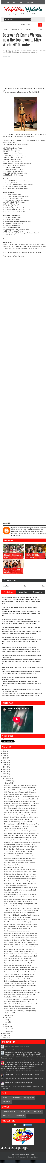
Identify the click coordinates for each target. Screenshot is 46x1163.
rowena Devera (9, 1074)
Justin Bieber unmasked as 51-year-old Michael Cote (20, 999)
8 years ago (25, 1049)
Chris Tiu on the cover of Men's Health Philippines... (20, 792)
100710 (5, 244)
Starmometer (19, 1116)
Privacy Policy (29, 1097)
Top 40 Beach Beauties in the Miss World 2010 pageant (21, 908)
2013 (5, 769)
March (7, 1026)
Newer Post (5, 586)
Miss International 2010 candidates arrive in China (19, 856)
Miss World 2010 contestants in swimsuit (17, 929)
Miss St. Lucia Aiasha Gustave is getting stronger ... (20, 881)
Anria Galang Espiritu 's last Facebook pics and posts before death (17, 1059)
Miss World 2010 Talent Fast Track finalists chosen (20, 990)
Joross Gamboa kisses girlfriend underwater (17, 1006)
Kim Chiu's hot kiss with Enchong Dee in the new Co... (21, 869)
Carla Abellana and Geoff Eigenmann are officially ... (20, 801)
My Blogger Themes (32, 1157)
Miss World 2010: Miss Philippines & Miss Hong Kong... (21, 967)
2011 (5, 774)
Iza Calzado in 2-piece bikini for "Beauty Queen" (19, 922)
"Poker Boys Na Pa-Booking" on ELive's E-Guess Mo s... (22, 1004)
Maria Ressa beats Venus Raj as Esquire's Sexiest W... (21, 924)
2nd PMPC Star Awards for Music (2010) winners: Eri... (21, 938)
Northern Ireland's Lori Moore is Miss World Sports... (20, 844)
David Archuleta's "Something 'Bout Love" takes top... (21, 985)
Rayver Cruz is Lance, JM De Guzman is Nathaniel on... (21, 944)
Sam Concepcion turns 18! (12, 892)
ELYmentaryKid (24, 1111)
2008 (5, 1036)
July (6, 1017)
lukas (6, 1046)
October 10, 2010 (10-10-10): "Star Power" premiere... (20, 940)
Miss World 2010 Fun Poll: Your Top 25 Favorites (19, 862)
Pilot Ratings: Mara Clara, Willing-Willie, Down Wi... (20, 815)
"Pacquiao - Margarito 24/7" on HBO (15, 828)
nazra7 (7, 1052)
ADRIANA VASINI (21, 51)
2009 (5, 1033)
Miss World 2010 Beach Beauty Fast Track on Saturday (21, 915)
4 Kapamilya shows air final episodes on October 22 (20, 894)
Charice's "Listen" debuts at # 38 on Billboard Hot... (20, 995)
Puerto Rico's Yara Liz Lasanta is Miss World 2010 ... (20, 872)
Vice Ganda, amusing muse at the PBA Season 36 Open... (22, 992)
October (7, 783)
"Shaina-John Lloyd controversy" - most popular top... (20, 1010)
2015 (5, 765)
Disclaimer (6, 1102)
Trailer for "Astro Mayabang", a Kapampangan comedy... (21, 910)
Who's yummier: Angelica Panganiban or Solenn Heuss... (22, 806)
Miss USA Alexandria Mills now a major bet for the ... (20, 808)
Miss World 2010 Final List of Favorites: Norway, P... (20, 790)
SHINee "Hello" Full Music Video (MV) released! (19, 983)
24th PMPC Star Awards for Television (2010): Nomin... (21, 826)
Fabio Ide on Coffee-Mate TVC (13, 988)
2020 (5, 753)
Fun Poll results (8, 144)
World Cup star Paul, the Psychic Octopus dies (19, 819)
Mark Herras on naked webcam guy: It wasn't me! (19, 942)
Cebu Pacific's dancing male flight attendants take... (20, 949)
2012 (5, 771)
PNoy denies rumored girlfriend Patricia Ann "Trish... (20, 951)
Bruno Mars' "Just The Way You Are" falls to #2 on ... (20, 883)
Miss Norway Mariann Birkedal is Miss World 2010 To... (21, 833)
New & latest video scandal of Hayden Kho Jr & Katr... (21, 899)
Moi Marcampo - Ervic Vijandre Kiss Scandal (18, 853)
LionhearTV (37, 1111)
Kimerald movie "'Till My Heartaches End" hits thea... (20, 970)
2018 (5, 758)
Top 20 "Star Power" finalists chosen (15, 885)
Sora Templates (19, 1157)
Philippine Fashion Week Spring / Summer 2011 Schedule (22, 842)
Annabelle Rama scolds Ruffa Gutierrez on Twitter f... (20, 976)
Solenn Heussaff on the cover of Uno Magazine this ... (21, 972)
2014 (5, 767)
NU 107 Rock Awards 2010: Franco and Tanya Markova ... (22, 796)
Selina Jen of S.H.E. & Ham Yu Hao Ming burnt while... (21, 831)
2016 (5, 762)
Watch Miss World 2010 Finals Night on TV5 (18, 794)
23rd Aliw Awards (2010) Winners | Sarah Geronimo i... (21, 876)
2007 (5, 1038)
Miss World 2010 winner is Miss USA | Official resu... (20, 787)
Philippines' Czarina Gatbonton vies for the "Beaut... (20, 874)
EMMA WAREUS (7, 52)
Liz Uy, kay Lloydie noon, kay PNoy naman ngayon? (20, 847)
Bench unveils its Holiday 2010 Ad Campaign (18, 821)
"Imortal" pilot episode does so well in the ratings (19, 974)
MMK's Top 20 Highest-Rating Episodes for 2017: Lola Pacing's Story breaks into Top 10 (23, 1070)
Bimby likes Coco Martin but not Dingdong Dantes (19, 849)
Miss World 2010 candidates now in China (17, 1001)
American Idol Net (9, 1111)
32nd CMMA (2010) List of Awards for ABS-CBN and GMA (22, 919)
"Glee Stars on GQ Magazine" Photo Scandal (18, 851)
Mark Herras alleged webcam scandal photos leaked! (20, 956)
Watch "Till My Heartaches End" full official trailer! (19, 897)
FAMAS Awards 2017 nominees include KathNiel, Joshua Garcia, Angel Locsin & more (22, 1078)
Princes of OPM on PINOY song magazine (17, 917)
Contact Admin (15, 1097)
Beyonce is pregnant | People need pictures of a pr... (20, 858)
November (8, 781)
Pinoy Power (7, 1116)
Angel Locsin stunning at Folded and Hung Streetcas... (21, 785)
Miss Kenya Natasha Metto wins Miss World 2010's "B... (21, 799)
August (7, 1015)
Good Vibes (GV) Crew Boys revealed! (16, 997)
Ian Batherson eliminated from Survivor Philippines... (20, 878)
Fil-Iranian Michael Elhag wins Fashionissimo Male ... (20, 837)
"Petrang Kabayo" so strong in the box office (18, 860)
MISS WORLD (34, 52)
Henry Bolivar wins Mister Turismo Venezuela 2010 (20, 890)
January (7, 1031)
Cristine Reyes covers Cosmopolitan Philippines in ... (20, 979)
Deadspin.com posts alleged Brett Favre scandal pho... (21, 933)
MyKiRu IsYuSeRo (28, 1154)
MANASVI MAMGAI (25, 52)
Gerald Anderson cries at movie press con (17, 931)
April (6, 1024)
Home (7, 2)
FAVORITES (15, 52)
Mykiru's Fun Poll (35, 252)
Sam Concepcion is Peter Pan (13, 865)
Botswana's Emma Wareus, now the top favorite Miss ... (21, 935)
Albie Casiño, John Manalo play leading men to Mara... (21, 904)
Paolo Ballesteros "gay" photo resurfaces (11, 1049)
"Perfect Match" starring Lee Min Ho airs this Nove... (20, 810)
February (8, 1029)
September (8, 1013)
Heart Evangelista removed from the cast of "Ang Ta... (21, 835)
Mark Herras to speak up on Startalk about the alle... (20, 947)
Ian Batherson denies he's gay (13, 867)
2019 (5, 755)
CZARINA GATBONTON (39, 51)
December (8, 778)
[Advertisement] (23, 72)
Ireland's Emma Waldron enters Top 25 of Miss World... (21, 817)
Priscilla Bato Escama (12, 1062)
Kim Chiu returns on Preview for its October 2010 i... (20, 1008)
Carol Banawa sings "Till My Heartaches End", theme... (21, 926)
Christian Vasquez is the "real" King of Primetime (19, 913)
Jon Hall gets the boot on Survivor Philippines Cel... (20, 840)
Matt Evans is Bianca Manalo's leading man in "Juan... (21, 887)
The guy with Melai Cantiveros (13, 906)
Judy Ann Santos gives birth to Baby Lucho (17, 958)
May (6, 1022)
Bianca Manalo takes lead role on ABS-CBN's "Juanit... (21, 954)
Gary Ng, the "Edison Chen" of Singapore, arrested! (20, 812)
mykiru (7, 1082)
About (14, 2)
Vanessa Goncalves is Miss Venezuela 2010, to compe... (22, 803)
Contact (20, 2)
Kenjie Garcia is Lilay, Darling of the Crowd (17, 965)
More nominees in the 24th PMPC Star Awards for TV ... (21, 824)
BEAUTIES (29, 51)
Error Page (29, 2)
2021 (5, 751)
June (6, 1020)
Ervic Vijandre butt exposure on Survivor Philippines (20, 981)
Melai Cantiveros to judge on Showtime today (18, 901)
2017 (5, 760)
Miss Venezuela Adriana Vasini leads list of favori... (20, 960)
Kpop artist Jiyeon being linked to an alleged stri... (19, 963)
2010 (5, 776)
